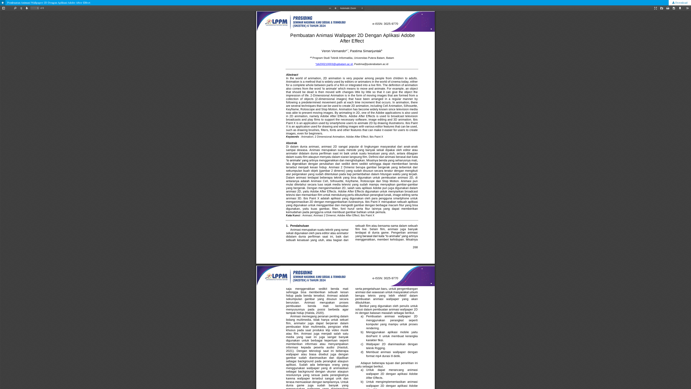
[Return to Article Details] (2, 2)
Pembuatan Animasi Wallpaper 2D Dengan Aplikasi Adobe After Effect (48, 2)
